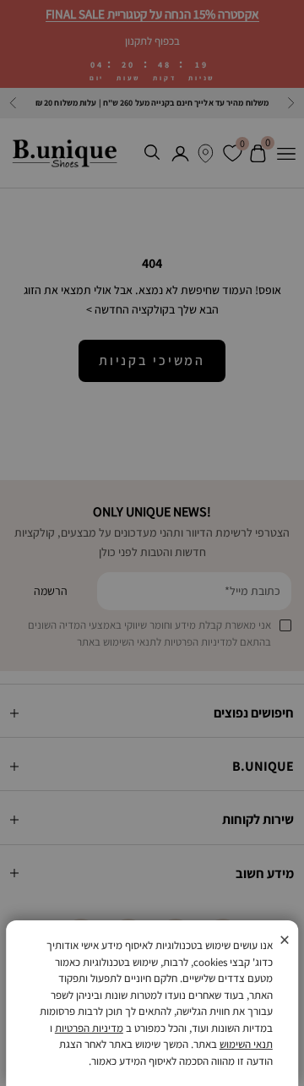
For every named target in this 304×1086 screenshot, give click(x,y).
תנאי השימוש (246, 1044)
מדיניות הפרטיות (89, 1028)
